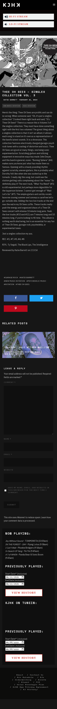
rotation (9, 284)
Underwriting (23, 680)
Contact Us (37, 675)
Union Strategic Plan (30, 684)
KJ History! (30, 689)
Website (8, 470)
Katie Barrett (10, 100)
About (19, 675)
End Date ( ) (15, 645)
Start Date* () (16, 573)
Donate (42, 680)
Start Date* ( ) (16, 638)
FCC (38, 682)
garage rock (11, 277)
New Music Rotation (11, 106)
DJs (42, 677)
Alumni (25, 682)
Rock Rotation (29, 106)
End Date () (14, 580)
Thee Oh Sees (23, 284)
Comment (10, 382)
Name (7, 439)
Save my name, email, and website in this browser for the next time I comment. (28, 490)
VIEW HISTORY (24, 592)
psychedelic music (37, 281)
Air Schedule (25, 677)
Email (8, 454)
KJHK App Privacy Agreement (30, 687)
